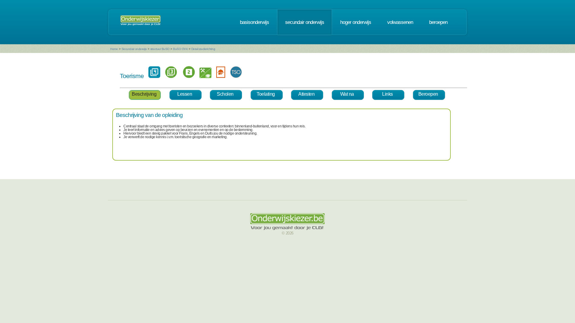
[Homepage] (140, 22)
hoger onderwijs (355, 22)
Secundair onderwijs (134, 49)
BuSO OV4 (180, 49)
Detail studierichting (203, 49)
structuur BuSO (160, 49)
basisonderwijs (254, 22)
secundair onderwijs (304, 22)
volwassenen (400, 22)
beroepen (438, 22)
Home (114, 49)
